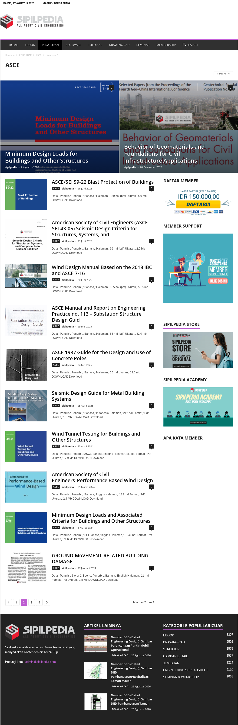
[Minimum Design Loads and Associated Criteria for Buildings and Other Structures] (26, 527)
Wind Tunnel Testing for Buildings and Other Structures (96, 436)
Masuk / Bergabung (56, 3)
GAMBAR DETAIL (175, 656)
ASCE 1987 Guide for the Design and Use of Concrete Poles (101, 355)
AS (63, 73)
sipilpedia (11, 167)
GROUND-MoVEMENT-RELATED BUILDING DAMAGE (100, 558)
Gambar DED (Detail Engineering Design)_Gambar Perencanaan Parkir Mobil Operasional (131, 643)
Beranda (10, 55)
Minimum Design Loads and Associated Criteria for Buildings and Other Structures (101, 518)
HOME (13, 45)
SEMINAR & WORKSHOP (181, 677)
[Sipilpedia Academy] (198, 407)
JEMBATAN (171, 663)
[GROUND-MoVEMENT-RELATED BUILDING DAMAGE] (26, 568)
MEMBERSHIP (166, 45)
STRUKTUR (171, 649)
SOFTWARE (73, 45)
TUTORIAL (95, 45)
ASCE (38, 55)
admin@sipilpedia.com (40, 662)
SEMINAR (142, 45)
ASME (89, 73)
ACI (27, 73)
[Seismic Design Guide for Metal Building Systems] (26, 405)
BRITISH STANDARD (137, 73)
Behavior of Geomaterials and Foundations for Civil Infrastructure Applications (164, 153)
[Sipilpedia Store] (198, 350)
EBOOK (30, 45)
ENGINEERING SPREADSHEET (185, 670)
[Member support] (198, 268)
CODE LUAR (25, 55)
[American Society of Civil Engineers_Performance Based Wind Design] (26, 487)
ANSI (51, 73)
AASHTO (13, 73)
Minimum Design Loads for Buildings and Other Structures (46, 157)
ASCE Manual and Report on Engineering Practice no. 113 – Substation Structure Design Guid (98, 314)
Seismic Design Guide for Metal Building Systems (98, 396)
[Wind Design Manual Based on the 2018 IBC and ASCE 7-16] (26, 279)
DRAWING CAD (119, 45)
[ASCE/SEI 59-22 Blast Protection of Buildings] (26, 194)
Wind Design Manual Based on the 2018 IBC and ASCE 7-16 (102, 270)
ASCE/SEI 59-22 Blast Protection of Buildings (103, 182)
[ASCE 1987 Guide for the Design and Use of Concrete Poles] (26, 364)
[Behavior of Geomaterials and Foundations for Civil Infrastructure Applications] (178, 126)
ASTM (102, 73)
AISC (38, 73)
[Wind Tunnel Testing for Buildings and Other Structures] (26, 446)
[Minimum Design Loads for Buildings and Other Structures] (59, 138)
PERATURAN (50, 45)
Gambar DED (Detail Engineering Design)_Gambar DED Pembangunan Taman (131, 699)
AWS (116, 73)
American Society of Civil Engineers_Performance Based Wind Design (102, 477)
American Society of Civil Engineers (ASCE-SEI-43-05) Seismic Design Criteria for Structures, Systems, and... (100, 228)
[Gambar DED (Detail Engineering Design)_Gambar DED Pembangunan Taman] (95, 701)
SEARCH (192, 45)
